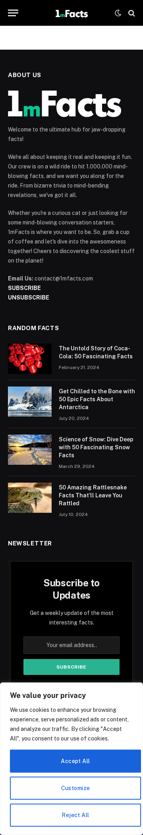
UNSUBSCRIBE (28, 297)
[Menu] (13, 13)
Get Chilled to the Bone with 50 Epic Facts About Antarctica (97, 399)
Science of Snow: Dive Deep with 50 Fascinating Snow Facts (96, 447)
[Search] (131, 13)
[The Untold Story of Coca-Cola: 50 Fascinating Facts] (30, 359)
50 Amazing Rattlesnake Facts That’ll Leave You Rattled (93, 495)
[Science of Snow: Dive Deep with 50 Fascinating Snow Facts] (30, 450)
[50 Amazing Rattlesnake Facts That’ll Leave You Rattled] (30, 498)
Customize (75, 788)
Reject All (75, 815)
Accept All (75, 761)
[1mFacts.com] (71, 13)
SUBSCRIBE (24, 288)
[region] (71, 758)
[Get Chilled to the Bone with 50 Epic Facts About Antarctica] (30, 402)
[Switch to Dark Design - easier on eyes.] (118, 13)
